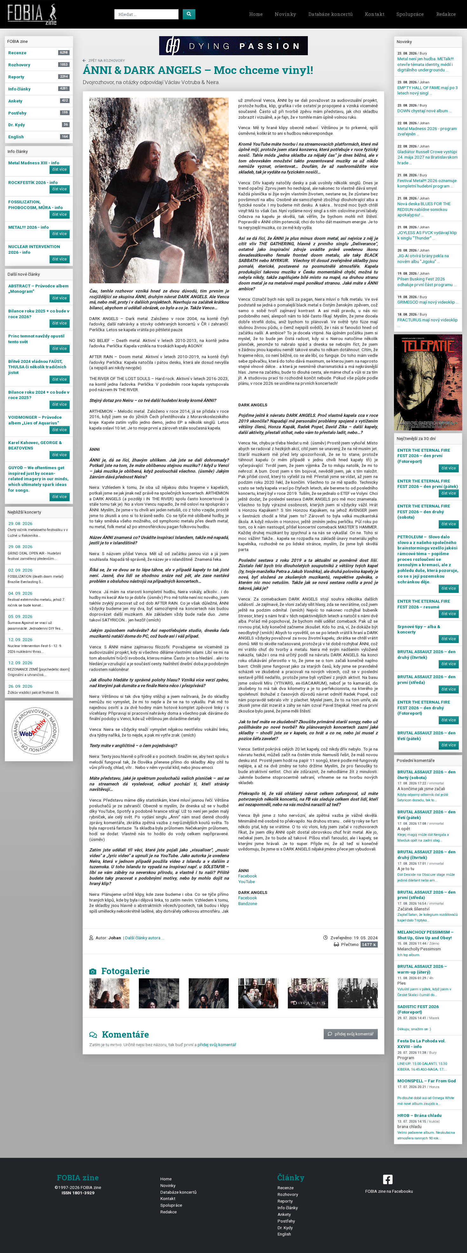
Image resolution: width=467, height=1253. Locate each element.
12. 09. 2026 (20, 639)
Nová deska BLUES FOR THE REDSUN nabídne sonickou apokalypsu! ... (423, 206)
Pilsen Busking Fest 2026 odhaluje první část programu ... (427, 279)
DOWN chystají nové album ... (424, 108)
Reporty (285, 1201)
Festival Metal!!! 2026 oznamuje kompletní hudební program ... (427, 180)
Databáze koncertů (330, 14)
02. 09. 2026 (20, 570)
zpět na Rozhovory (106, 61)
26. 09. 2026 (20, 686)
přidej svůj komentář (354, 1033)
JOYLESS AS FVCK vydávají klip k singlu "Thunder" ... (427, 232)
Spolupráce (410, 14)
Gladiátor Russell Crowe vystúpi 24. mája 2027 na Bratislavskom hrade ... (427, 154)
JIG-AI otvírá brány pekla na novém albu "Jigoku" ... (423, 256)
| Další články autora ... (143, 937)
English (284, 1234)
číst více (59, 169)
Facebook (247, 875)
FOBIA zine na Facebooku (389, 1191)
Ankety (284, 1214)
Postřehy (286, 1220)
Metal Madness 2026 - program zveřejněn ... (427, 128)
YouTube (246, 881)
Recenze (286, 1187)
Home (256, 14)
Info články (288, 1207)
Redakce (446, 14)
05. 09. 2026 (20, 616)
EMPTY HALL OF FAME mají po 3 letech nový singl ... (427, 87)
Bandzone (247, 903)
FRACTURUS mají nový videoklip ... (427, 320)
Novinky (285, 14)
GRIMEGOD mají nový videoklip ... (428, 300)
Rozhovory (288, 1194)
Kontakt (374, 14)
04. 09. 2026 (20, 593)
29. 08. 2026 (20, 523)
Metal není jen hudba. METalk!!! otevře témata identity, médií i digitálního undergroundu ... (425, 61)
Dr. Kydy (285, 1227)
